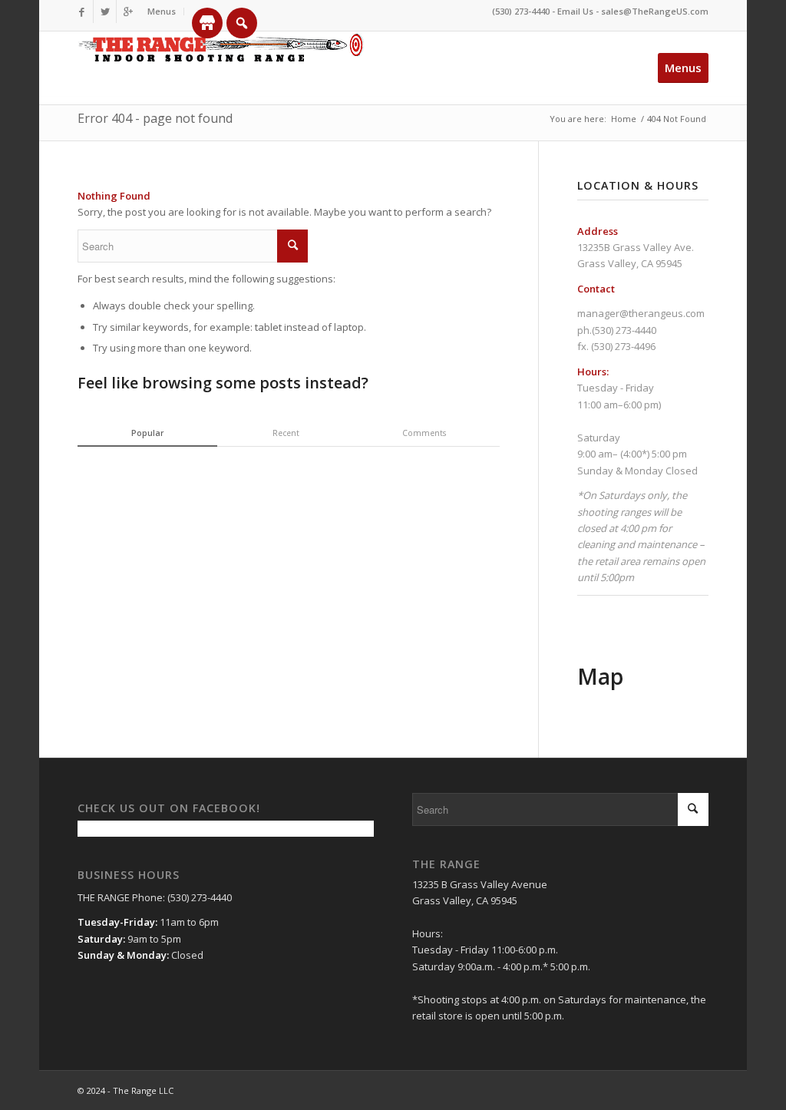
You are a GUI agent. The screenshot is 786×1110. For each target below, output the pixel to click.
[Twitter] (105, 11)
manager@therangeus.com (641, 313)
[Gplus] (128, 11)
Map (600, 676)
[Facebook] (82, 11)
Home (623, 118)
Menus (161, 11)
